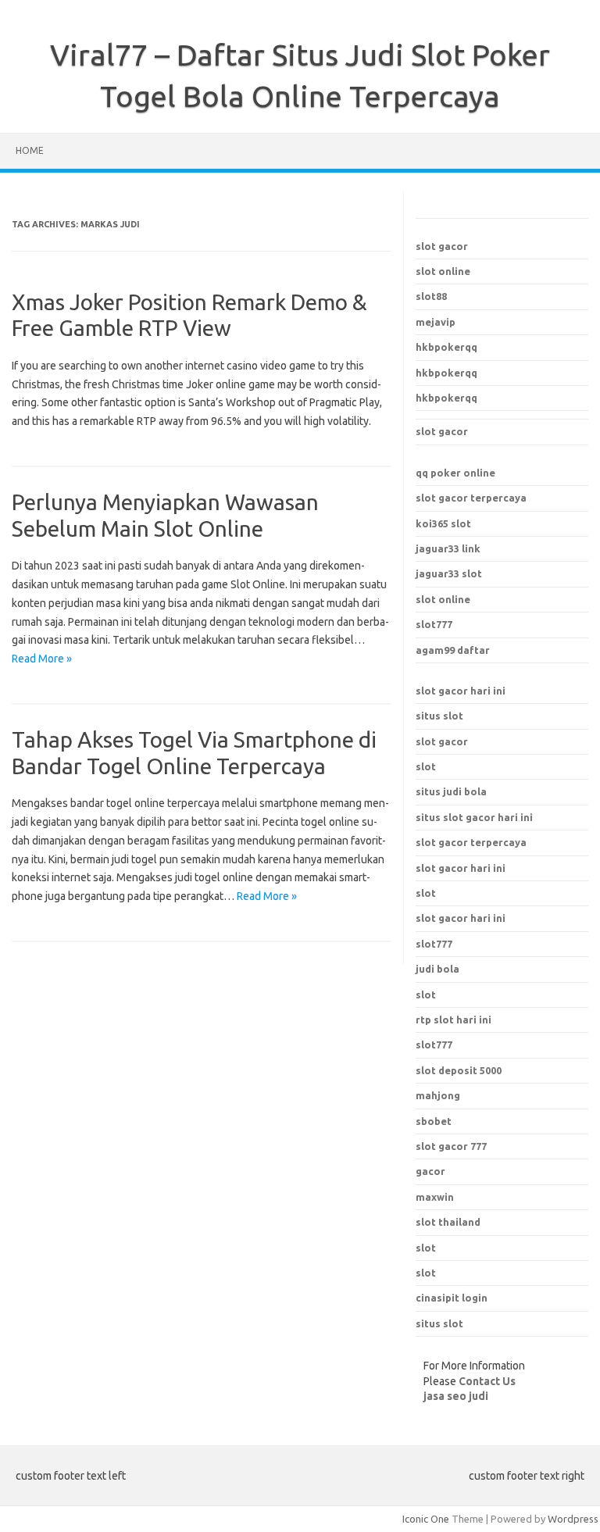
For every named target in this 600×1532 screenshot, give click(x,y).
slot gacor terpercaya (471, 497)
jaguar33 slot (449, 573)
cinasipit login (452, 1297)
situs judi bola (451, 791)
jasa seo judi (455, 1396)
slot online (443, 271)
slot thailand (448, 1221)
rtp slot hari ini (453, 1019)
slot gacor (442, 246)
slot (426, 766)
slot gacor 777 (451, 1146)
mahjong (438, 1095)
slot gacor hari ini (460, 690)
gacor (430, 1171)
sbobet (434, 1121)
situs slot (439, 715)
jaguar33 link (448, 548)
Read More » (42, 658)
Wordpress (573, 1518)
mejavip (435, 321)
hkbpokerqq (446, 346)
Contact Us (487, 1381)
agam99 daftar (453, 650)
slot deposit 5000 (459, 1070)
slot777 (434, 624)
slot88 (431, 296)
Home (30, 150)
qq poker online (455, 472)
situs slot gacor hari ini (474, 817)
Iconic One (425, 1518)
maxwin (435, 1196)
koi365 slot (443, 523)
